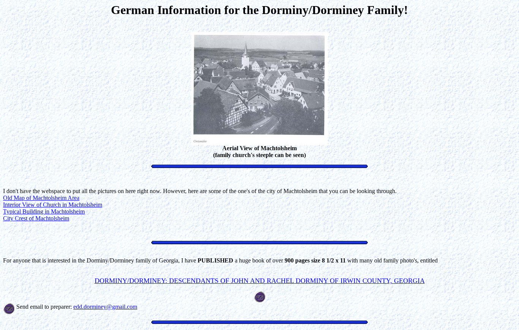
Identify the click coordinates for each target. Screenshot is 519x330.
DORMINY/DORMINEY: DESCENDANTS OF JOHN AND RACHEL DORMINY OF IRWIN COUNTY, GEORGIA (260, 280)
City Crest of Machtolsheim (36, 218)
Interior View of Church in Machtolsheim (52, 204)
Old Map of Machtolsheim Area (41, 198)
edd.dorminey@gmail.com (105, 306)
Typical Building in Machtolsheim (44, 211)
